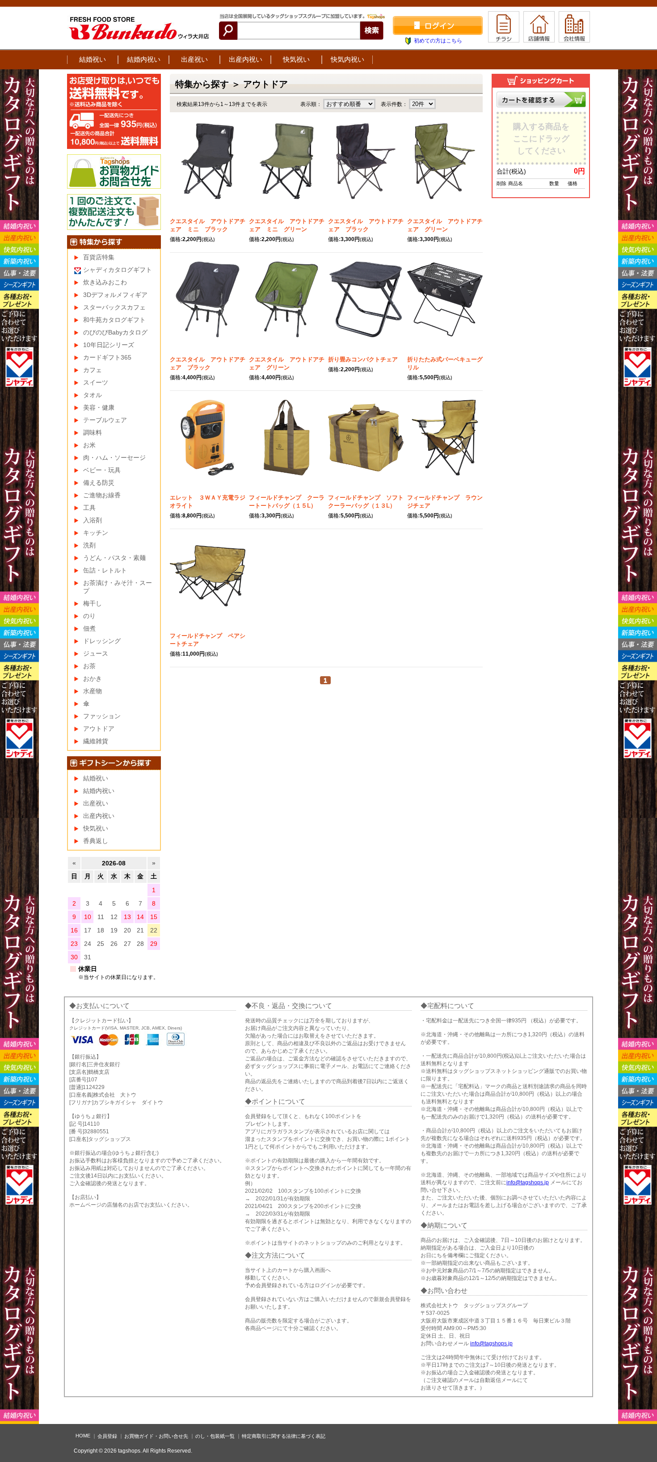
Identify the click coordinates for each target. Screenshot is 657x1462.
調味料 (92, 432)
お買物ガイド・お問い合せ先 (156, 1436)
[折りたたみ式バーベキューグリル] (445, 309)
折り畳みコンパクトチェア (366, 359)
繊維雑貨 (95, 741)
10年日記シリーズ (108, 344)
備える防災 (98, 482)
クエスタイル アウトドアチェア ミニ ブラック (207, 225)
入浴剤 (92, 520)
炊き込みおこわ (105, 282)
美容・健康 (98, 407)
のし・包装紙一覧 (215, 1436)
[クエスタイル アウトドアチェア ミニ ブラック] (207, 170)
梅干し (92, 603)
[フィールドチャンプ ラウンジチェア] (445, 447)
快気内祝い (347, 59)
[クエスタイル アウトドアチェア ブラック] (366, 170)
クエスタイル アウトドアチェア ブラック (366, 225)
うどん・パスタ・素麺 (114, 557)
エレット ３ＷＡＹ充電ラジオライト (207, 501)
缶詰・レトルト (105, 570)
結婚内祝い (143, 59)
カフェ (92, 369)
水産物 (92, 691)
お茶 (89, 666)
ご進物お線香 (102, 495)
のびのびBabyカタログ (115, 332)
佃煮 (89, 628)
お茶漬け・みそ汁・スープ (117, 586)
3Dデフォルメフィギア (115, 294)
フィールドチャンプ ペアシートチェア (207, 639)
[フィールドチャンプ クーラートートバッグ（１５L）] (286, 447)
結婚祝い (92, 59)
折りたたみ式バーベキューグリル (445, 363)
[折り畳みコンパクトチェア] (366, 309)
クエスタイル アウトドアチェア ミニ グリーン (286, 225)
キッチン (95, 532)
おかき (92, 678)
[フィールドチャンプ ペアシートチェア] (207, 585)
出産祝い (194, 59)
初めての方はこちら (438, 41)
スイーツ (95, 382)
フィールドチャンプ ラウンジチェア (445, 501)
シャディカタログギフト (117, 269)
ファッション (102, 716)
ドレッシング (102, 640)
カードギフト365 (107, 357)
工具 (89, 507)
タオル (92, 394)
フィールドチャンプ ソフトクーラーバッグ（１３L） (366, 501)
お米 (89, 445)
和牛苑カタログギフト (114, 319)
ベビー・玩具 (102, 470)
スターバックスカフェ (114, 307)
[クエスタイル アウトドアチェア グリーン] (445, 170)
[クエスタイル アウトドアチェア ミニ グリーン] (286, 170)
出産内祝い (245, 59)
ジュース (95, 653)
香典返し (95, 840)
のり (89, 615)
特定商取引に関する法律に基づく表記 (283, 1436)
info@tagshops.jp (527, 1182)
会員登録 (107, 1436)
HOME (83, 1435)
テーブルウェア (105, 420)
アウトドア (98, 728)
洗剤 (89, 545)
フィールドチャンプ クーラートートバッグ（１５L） (286, 501)
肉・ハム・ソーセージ (114, 457)
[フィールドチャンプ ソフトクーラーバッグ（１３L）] (366, 447)
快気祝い (296, 59)
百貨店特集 (98, 257)
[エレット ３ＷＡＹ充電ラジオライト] (207, 447)
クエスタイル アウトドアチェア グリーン (445, 225)
